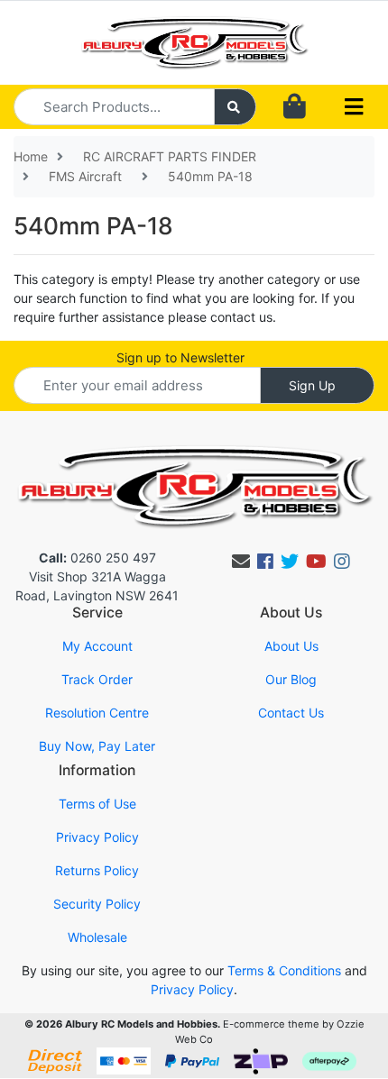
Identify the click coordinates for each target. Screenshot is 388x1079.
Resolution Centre (97, 712)
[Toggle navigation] (353, 107)
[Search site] (235, 106)
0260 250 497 (97, 557)
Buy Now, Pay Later (97, 746)
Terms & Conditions (284, 970)
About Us (291, 646)
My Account (97, 646)
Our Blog (291, 679)
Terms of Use (97, 803)
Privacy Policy (97, 837)
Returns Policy (97, 870)
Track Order (97, 679)
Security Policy (97, 903)
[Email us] (241, 561)
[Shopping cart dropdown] (294, 107)
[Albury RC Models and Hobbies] (194, 41)
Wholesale (97, 937)
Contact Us (291, 712)
